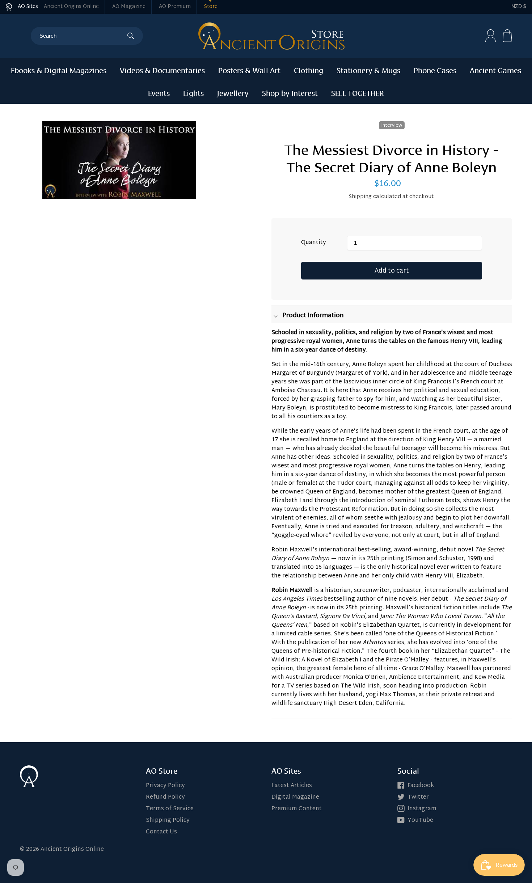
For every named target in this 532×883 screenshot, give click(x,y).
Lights (193, 92)
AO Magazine (128, 7)
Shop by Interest (290, 92)
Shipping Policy (168, 820)
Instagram (422, 809)
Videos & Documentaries (162, 69)
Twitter (418, 797)
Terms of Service (170, 809)
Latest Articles (291, 786)
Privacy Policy (165, 786)
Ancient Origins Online (71, 7)
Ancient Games (495, 69)
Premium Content (296, 809)
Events (159, 92)
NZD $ (518, 6)
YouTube (420, 820)
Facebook (421, 786)
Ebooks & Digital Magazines (58, 69)
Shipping (360, 197)
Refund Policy (165, 797)
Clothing (308, 69)
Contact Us (161, 832)
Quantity (313, 243)
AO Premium (175, 7)
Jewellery (233, 92)
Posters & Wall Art (249, 69)
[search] (83, 36)
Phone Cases (435, 69)
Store (211, 7)
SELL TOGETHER (357, 92)
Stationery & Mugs (368, 69)
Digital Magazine (295, 797)
